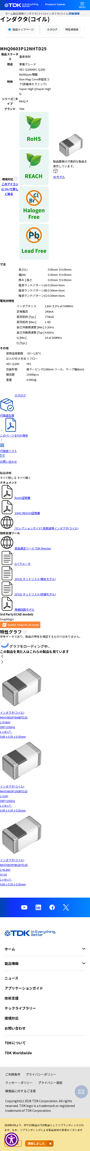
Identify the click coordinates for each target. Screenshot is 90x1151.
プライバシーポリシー (41, 1074)
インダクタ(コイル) (35, 13)
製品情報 (18, 13)
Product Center (55, 4)
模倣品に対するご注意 (20, 1091)
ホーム (9, 13)
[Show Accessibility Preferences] (11, 1139)
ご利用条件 (13, 1074)
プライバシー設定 (50, 1082)
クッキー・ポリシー (19, 1082)
